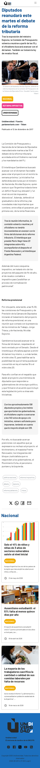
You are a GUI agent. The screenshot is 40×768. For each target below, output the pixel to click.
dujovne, (16, 484)
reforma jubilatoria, (11, 490)
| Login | (28, 761)
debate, (6, 484)
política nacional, (10, 477)
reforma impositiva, (27, 477)
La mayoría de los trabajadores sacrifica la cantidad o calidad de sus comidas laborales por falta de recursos (19, 675)
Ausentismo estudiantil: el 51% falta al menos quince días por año (19, 611)
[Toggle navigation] (35, 3)
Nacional (7, 99)
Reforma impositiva (12, 105)
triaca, (24, 490)
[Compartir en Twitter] (11, 503)
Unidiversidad (10, 112)
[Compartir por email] (29, 503)
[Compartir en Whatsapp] (17, 503)
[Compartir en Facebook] (23, 503)
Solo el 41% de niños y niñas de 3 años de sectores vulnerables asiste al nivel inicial (16, 549)
